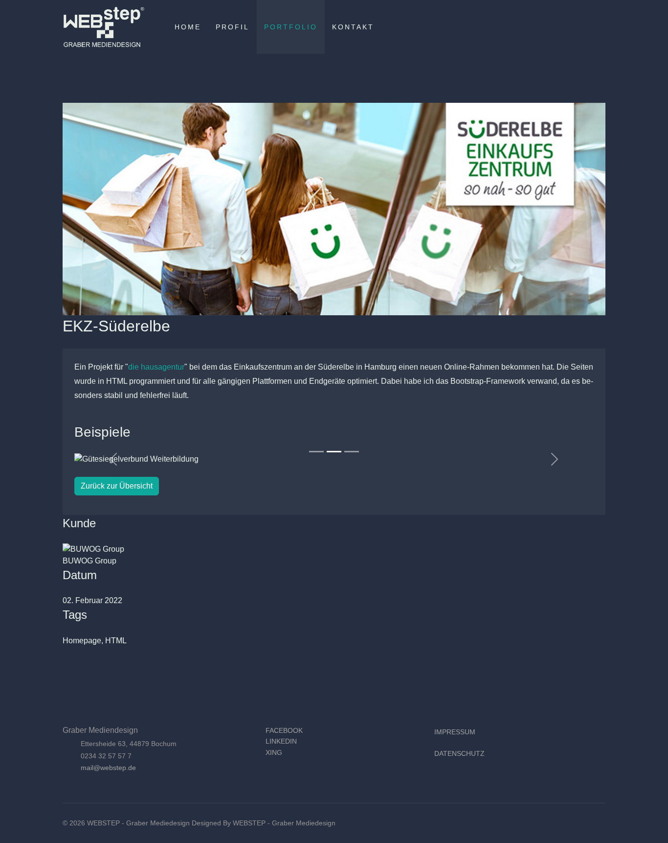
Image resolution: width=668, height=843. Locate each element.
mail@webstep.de (108, 768)
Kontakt (353, 27)
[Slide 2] (334, 451)
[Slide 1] (316, 451)
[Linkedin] (587, 27)
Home (188, 27)
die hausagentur (156, 367)
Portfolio (290, 27)
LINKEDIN (281, 741)
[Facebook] (571, 27)
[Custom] (602, 27)
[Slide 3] (351, 451)
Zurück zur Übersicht (117, 486)
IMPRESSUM (454, 732)
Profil (232, 27)
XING (274, 752)
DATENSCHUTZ (459, 753)
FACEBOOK (284, 730)
